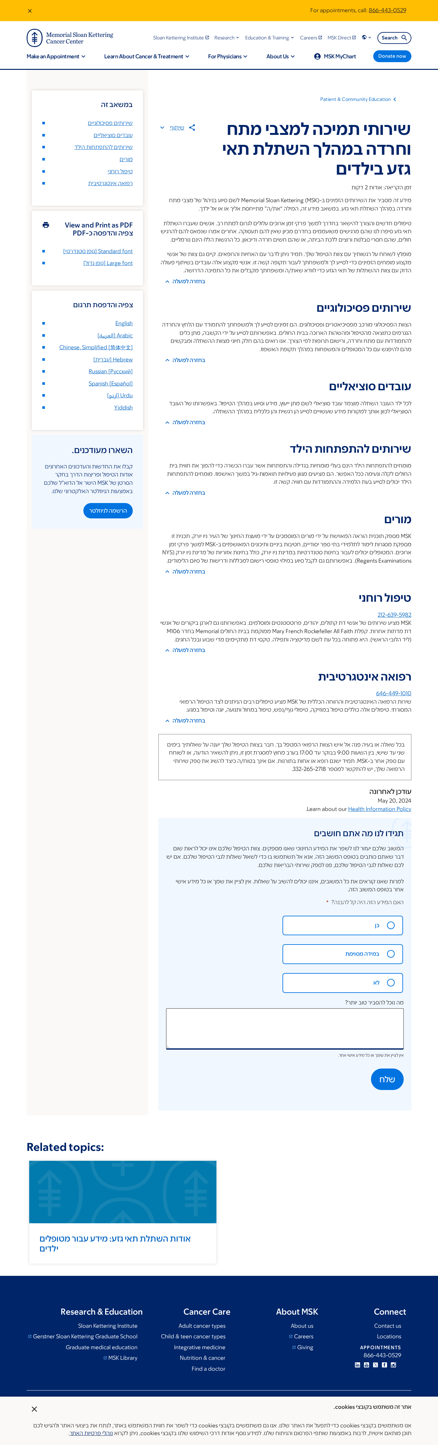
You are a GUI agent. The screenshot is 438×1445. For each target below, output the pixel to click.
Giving (304, 1347)
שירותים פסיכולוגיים (110, 123)
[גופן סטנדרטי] (98, 251)
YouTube (366, 1364)
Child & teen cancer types (193, 1336)
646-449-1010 (393, 693)
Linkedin (357, 1364)
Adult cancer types (202, 1326)
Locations (389, 1336)
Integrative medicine (199, 1347)
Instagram (393, 1364)
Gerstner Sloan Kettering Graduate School (85, 1336)
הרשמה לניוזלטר (108, 511)
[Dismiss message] (30, 10)
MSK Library (122, 1358)
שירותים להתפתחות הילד (103, 147)
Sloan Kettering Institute (108, 1326)
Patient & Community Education (355, 99)
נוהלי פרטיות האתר (91, 1433)
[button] (227, 37)
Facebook (384, 1364)
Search (390, 37)
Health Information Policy (379, 809)
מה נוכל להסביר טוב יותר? (374, 1002)
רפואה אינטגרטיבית (110, 183)
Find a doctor (208, 1369)
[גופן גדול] (108, 263)
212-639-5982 (394, 615)
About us (302, 1326)
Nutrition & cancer (202, 1358)
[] (115, 335)
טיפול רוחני (120, 171)
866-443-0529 (387, 10)
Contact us (387, 1326)
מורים (126, 159)
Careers (303, 1336)
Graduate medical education (102, 1347)
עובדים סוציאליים (113, 135)
